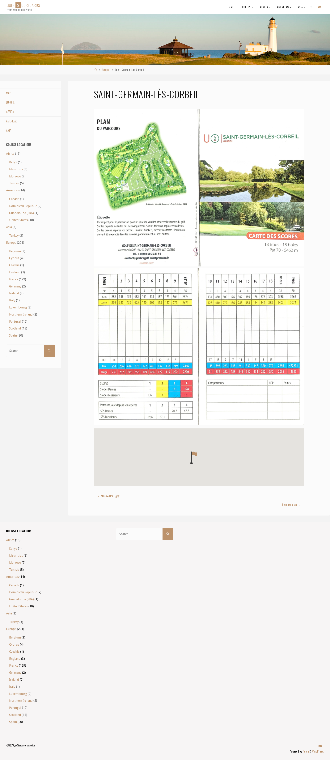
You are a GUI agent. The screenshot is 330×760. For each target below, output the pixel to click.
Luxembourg (18, 307)
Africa (10, 111)
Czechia (14, 265)
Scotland (15, 328)
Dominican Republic (23, 206)
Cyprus (14, 258)
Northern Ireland (21, 314)
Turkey (14, 235)
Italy (12, 300)
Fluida (305, 751)
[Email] (319, 7)
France (13, 279)
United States (18, 220)
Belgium (15, 251)
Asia (8, 130)
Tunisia (14, 183)
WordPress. (318, 751)
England (14, 272)
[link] (311, 7)
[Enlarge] (299, 114)
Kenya (13, 162)
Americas (11, 121)
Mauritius (16, 169)
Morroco (15, 176)
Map (8, 93)
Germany (15, 286)
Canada (14, 199)
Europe (105, 70)
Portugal (15, 321)
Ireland (14, 293)
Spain (13, 335)
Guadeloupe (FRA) (21, 213)
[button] (193, 458)
